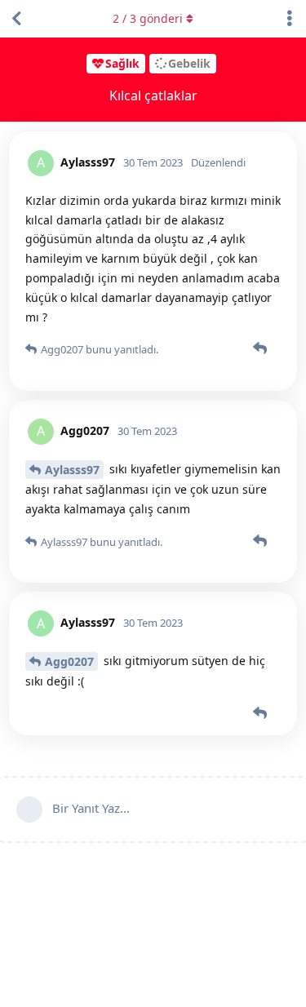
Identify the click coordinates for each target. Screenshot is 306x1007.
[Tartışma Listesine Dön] (16, 19)
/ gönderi (148, 18)
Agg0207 (69, 661)
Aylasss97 (72, 469)
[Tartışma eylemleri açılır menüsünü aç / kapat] (289, 19)
